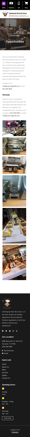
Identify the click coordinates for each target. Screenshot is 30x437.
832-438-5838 (7, 89)
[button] (4, 3)
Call (19, 7)
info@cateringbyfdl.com (11, 86)
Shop (26, 7)
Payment (11, 7)
